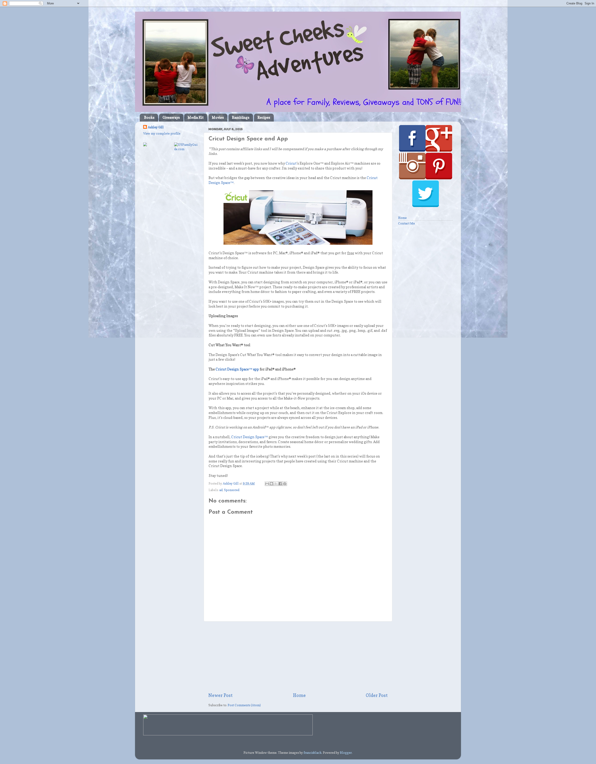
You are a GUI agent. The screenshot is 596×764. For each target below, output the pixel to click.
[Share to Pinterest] (284, 483)
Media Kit (196, 117)
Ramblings (240, 117)
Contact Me (406, 223)
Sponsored (231, 490)
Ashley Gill (156, 127)
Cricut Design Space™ (249, 437)
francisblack (313, 752)
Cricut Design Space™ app (237, 369)
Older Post (377, 695)
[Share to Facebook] (280, 483)
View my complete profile (161, 133)
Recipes (263, 117)
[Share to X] (276, 483)
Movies (218, 117)
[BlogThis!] (271, 483)
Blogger (346, 752)
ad (221, 490)
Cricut (291, 163)
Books (149, 117)
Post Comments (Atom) (244, 705)
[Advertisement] (298, 657)
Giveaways (171, 117)
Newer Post (220, 695)
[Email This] (267, 483)
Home (299, 695)
